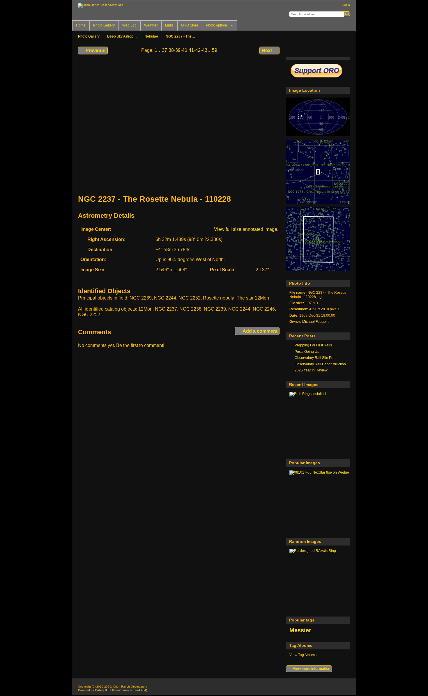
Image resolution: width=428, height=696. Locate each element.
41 (191, 50)
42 (198, 50)
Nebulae (151, 36)
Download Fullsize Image (317, 50)
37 (164, 50)
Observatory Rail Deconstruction (320, 364)
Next (267, 50)
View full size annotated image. (246, 229)
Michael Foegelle (316, 321)
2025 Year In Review (311, 370)
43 (204, 50)
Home (81, 25)
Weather (151, 25)
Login (346, 4)
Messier (300, 630)
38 (171, 50)
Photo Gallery (104, 25)
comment (153, 345)
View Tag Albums (302, 655)
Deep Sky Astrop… (122, 36)
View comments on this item (305, 50)
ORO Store (189, 25)
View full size (292, 50)
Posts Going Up (307, 351)
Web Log (129, 25)
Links (169, 25)
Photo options (217, 25)
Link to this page (330, 50)
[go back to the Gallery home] (100, 5)
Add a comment (260, 331)
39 (178, 50)
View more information (311, 668)
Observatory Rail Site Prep (316, 357)
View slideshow (342, 50)
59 (214, 50)
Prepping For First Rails (313, 345)
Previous (95, 50)
